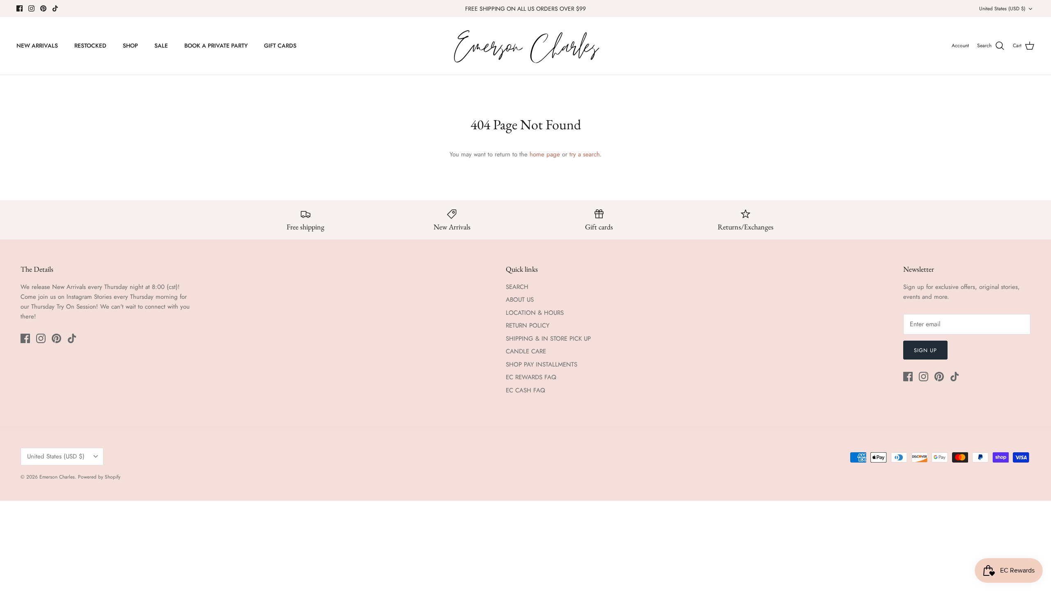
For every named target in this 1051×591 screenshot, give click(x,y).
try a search (584, 154)
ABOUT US (520, 299)
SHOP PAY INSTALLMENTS (541, 364)
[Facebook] (19, 8)
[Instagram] (31, 8)
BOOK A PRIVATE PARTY (216, 45)
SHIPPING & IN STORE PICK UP (548, 338)
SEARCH (517, 286)
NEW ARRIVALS (37, 45)
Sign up (925, 350)
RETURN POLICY (527, 325)
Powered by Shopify (99, 477)
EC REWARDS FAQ (531, 377)
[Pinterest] (43, 8)
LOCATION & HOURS (535, 312)
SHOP (130, 45)
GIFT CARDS (280, 45)
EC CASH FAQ (525, 390)
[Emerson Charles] (525, 45)
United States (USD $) (1002, 8)
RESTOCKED (90, 45)
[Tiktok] (55, 8)
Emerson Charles (57, 477)
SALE (161, 45)
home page (545, 154)
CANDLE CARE (526, 351)
